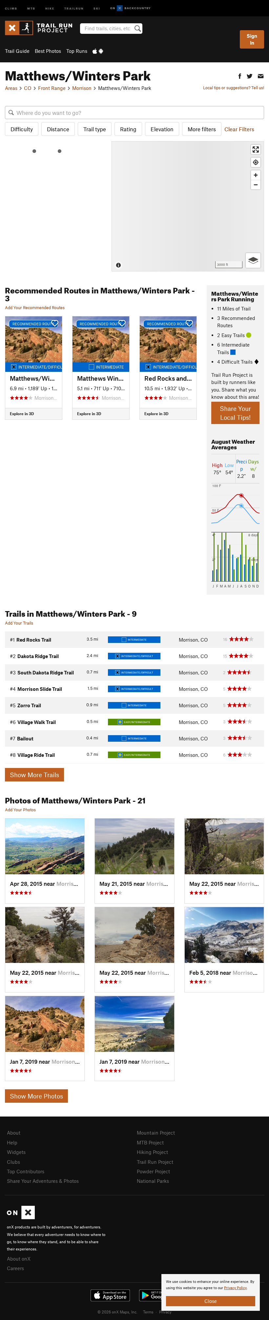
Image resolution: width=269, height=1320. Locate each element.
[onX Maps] (21, 1217)
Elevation (162, 129)
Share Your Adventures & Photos (43, 1181)
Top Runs (76, 51)
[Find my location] (255, 162)
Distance (58, 129)
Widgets (16, 1152)
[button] (239, 75)
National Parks (153, 1181)
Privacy (165, 1311)
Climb (11, 8)
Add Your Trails (19, 623)
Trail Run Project (155, 1162)
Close (210, 1301)
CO (27, 88)
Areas (11, 88)
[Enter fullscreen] (255, 149)
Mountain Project (156, 1133)
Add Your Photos (20, 809)
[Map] (188, 206)
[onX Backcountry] (130, 8)
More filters (202, 129)
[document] (210, 1292)
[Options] (253, 260)
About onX (19, 1259)
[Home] (42, 28)
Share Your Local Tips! (235, 413)
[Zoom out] (255, 184)
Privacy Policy (235, 1288)
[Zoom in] (255, 175)
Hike (49, 8)
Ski (96, 8)
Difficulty (21, 129)
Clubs (13, 1162)
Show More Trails (34, 774)
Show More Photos (36, 1096)
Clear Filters (239, 129)
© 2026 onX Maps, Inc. (117, 1311)
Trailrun (74, 8)
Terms (148, 1311)
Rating (128, 129)
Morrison (82, 88)
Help (12, 1142)
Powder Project (153, 1171)
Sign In (252, 39)
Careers (15, 1268)
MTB (31, 8)
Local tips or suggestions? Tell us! (233, 87)
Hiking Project (152, 1152)
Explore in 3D (22, 413)
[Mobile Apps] (98, 51)
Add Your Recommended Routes (35, 307)
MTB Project (150, 1142)
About (13, 1133)
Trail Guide (17, 51)
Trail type (94, 129)
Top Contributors (25, 1171)
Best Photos (48, 51)
